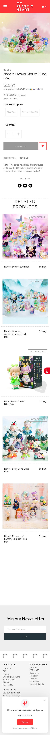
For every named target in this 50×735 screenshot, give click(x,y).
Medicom (34, 676)
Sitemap (6, 682)
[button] (25, 89)
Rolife (7, 70)
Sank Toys (34, 673)
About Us (7, 668)
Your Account (9, 679)
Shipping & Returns (11, 677)
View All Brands (37, 684)
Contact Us (8, 685)
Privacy (6, 674)
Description (9, 158)
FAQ (5, 671)
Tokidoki (33, 679)
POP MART (34, 670)
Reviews (24, 158)
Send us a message (11, 695)
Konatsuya (34, 681)
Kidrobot (34, 667)
